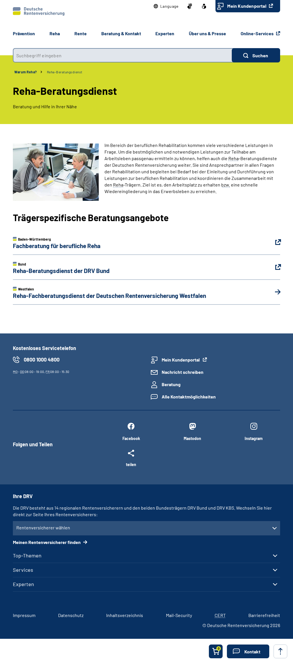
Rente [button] (80, 33)
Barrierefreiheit (264, 615)
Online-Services (257, 33)
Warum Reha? (25, 72)
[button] (166, 6)
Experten (23, 584)
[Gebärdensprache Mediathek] (190, 6)
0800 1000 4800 (42, 359)
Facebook (131, 438)
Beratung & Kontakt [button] (121, 33)
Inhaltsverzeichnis (124, 615)
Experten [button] (164, 33)
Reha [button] (55, 33)
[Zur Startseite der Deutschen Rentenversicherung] (38, 11)
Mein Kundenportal (247, 6)
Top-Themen (27, 555)
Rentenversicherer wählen (43, 527)
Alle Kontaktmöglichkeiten (189, 396)
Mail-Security (179, 615)
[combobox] (122, 55)
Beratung (171, 384)
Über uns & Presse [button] (207, 33)
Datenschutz (71, 615)
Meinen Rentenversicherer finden (47, 542)
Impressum (24, 615)
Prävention (24, 33)
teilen (131, 464)
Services (23, 569)
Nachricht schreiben (182, 372)
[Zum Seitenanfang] (280, 651)
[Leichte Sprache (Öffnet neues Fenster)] (204, 6)
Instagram (254, 438)
